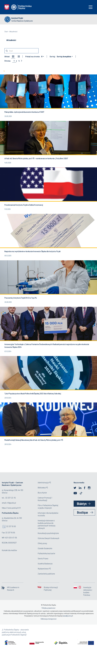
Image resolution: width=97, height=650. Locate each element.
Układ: (7, 56)
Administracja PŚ (44, 482)
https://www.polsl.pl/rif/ (11, 508)
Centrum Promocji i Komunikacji (45, 498)
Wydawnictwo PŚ (44, 568)
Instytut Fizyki (17, 18)
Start (6, 31)
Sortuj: (52, 56)
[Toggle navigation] (91, 7)
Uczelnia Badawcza (45, 563)
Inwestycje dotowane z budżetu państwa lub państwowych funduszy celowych (46, 524)
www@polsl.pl (67, 616)
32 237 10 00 (11, 526)
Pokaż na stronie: (32, 56)
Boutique (82, 512)
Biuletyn (82, 504)
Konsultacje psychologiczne (48, 533)
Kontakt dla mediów (9, 550)
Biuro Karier (42, 492)
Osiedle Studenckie (45, 548)
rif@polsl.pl (11, 502)
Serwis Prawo (43, 558)
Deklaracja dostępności (48, 619)
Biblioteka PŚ (43, 487)
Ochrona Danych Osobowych (48, 538)
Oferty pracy (42, 543)
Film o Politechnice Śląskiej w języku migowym (48, 506)
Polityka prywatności (48, 608)
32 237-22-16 (10, 497)
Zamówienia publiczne (46, 573)
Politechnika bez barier (46, 553)
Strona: (7, 61)
